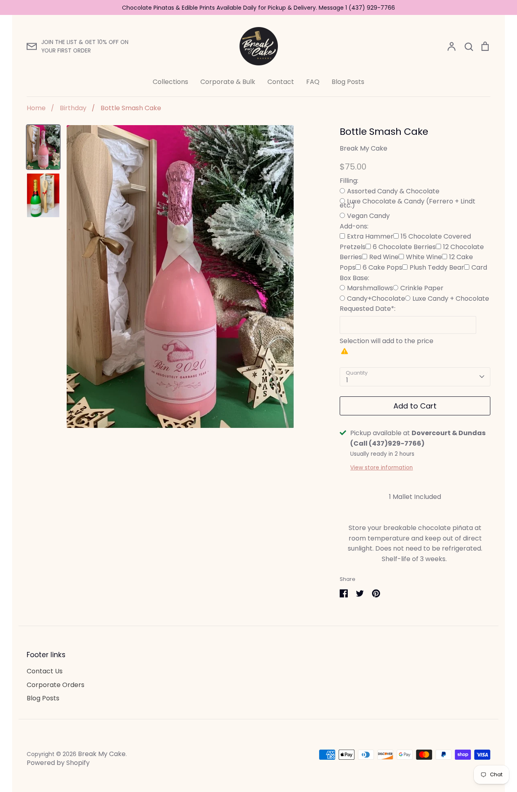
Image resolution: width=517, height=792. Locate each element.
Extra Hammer (370, 236)
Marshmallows (370, 288)
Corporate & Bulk (227, 81)
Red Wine (384, 257)
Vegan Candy (368, 215)
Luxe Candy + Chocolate (450, 298)
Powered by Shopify (58, 762)
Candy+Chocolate (376, 298)
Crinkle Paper (421, 288)
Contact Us (45, 671)
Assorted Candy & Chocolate (393, 191)
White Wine (424, 257)
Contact (280, 81)
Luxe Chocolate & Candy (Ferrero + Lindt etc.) (407, 203)
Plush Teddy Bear (437, 267)
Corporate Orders (55, 684)
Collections (170, 81)
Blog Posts (348, 81)
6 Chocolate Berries (404, 246)
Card (479, 267)
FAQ (312, 81)
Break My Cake (363, 148)
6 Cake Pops (382, 267)
